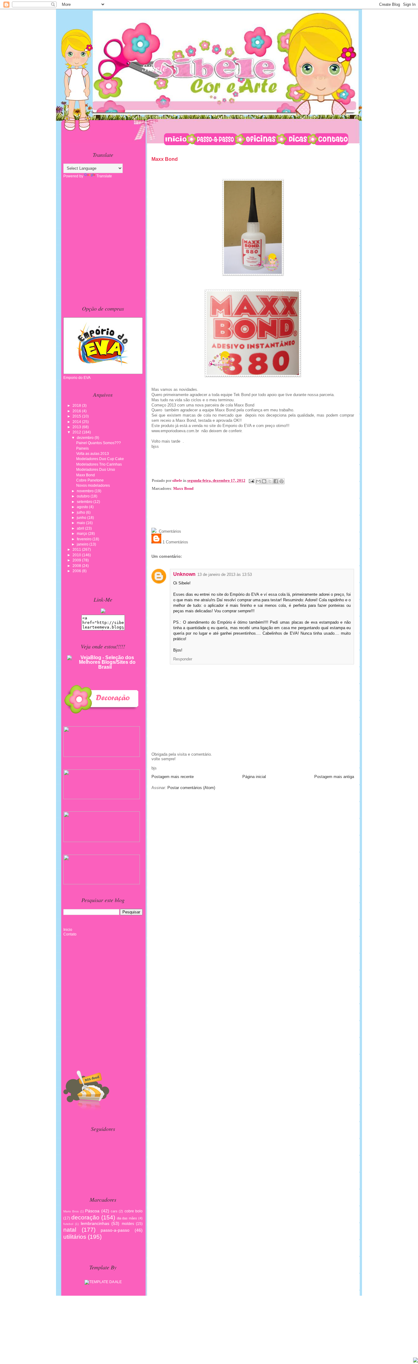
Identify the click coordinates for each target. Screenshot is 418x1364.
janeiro (83, 544)
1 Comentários (174, 542)
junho (82, 518)
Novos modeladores (93, 485)
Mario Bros (71, 1211)
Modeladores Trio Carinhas (99, 464)
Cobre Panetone (90, 480)
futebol (68, 1224)
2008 (77, 566)
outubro (84, 496)
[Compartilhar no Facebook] (276, 481)
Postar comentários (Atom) (191, 787)
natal (69, 1229)
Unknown (184, 574)
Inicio (67, 930)
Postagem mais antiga (334, 776)
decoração (85, 1217)
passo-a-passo (115, 1230)
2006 (77, 571)
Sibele (154, 67)
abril (81, 528)
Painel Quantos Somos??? (98, 443)
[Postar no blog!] (264, 481)
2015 (77, 416)
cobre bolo (134, 1211)
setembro (85, 502)
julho (81, 512)
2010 (77, 555)
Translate (104, 176)
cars (114, 1211)
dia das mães (127, 1218)
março (82, 533)
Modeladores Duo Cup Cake (100, 459)
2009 (77, 560)
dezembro (86, 438)
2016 (77, 411)
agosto (83, 507)
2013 (77, 427)
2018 (77, 405)
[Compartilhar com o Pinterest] (281, 481)
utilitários (74, 1237)
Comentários (169, 531)
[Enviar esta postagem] (251, 480)
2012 (77, 432)
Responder (182, 659)
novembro (86, 491)
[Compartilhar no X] (270, 481)
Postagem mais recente (172, 776)
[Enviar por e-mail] (258, 481)
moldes (128, 1224)
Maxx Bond (183, 488)
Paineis (82, 448)
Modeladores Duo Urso (95, 469)
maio (81, 523)
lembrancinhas (95, 1223)
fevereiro (84, 539)
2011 (77, 549)
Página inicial (254, 776)
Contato (70, 934)
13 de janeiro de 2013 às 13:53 (224, 574)
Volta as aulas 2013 (92, 454)
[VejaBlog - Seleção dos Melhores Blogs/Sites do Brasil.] (105, 660)
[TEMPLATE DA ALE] (103, 1281)
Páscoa (92, 1210)
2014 (77, 422)
